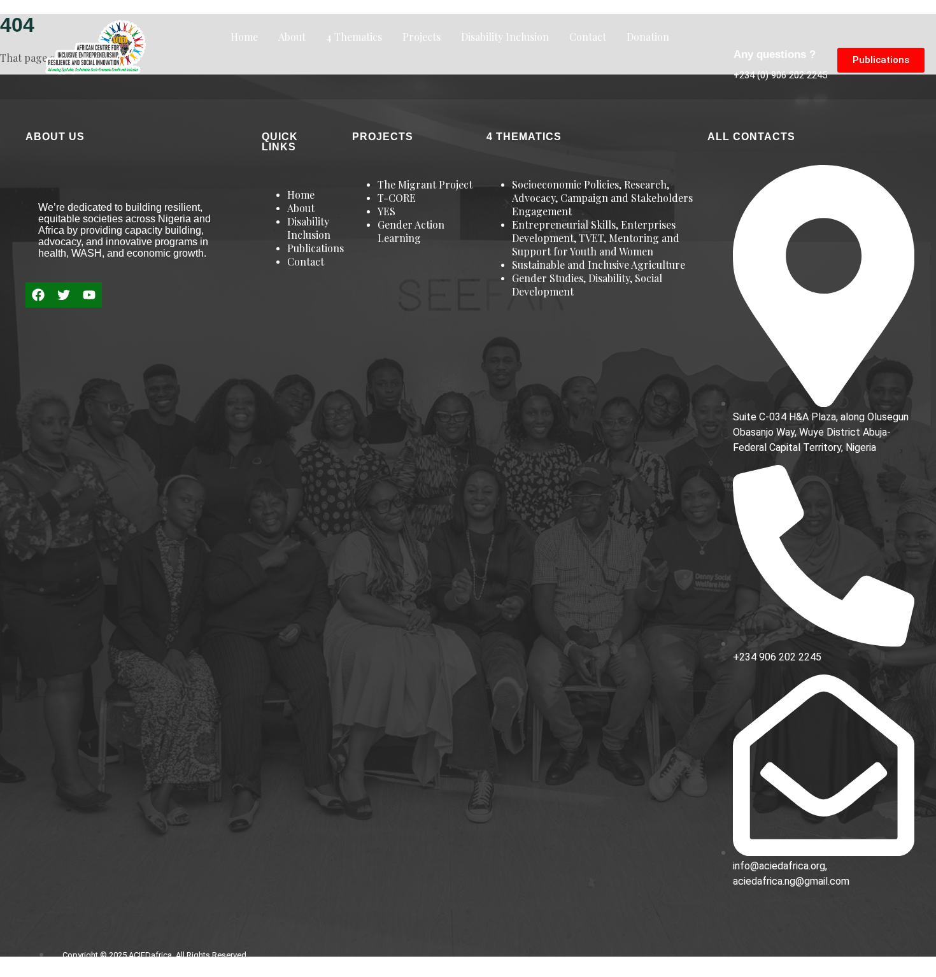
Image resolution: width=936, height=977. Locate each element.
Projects (421, 36)
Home (244, 36)
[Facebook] (38, 295)
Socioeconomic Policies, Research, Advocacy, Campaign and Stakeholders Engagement (602, 198)
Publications (315, 248)
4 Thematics (354, 36)
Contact (587, 36)
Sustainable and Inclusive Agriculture (598, 264)
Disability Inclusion (505, 36)
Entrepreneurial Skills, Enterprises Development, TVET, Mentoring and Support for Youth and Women (595, 238)
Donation (648, 36)
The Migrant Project (425, 184)
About (292, 36)
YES (386, 211)
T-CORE (397, 197)
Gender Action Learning (411, 231)
